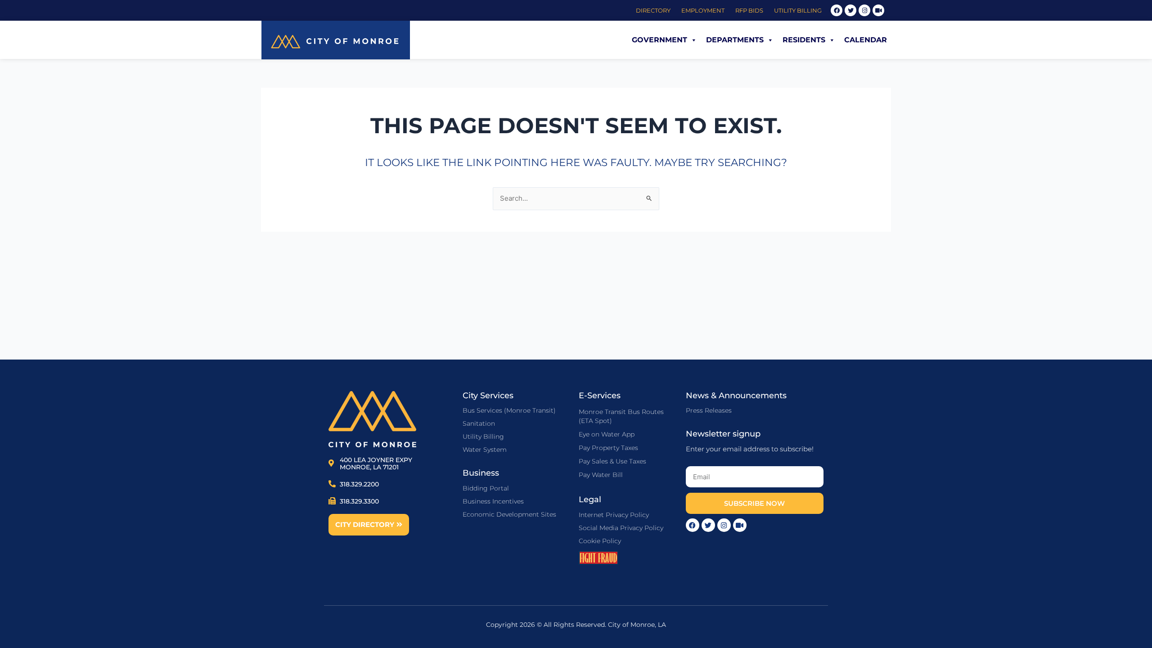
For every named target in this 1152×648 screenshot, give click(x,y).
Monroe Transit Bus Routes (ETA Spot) (621, 416)
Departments (735, 40)
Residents (804, 40)
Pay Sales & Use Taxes (612, 461)
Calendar (865, 40)
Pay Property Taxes (608, 448)
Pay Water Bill (601, 475)
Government (659, 40)
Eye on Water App (606, 434)
